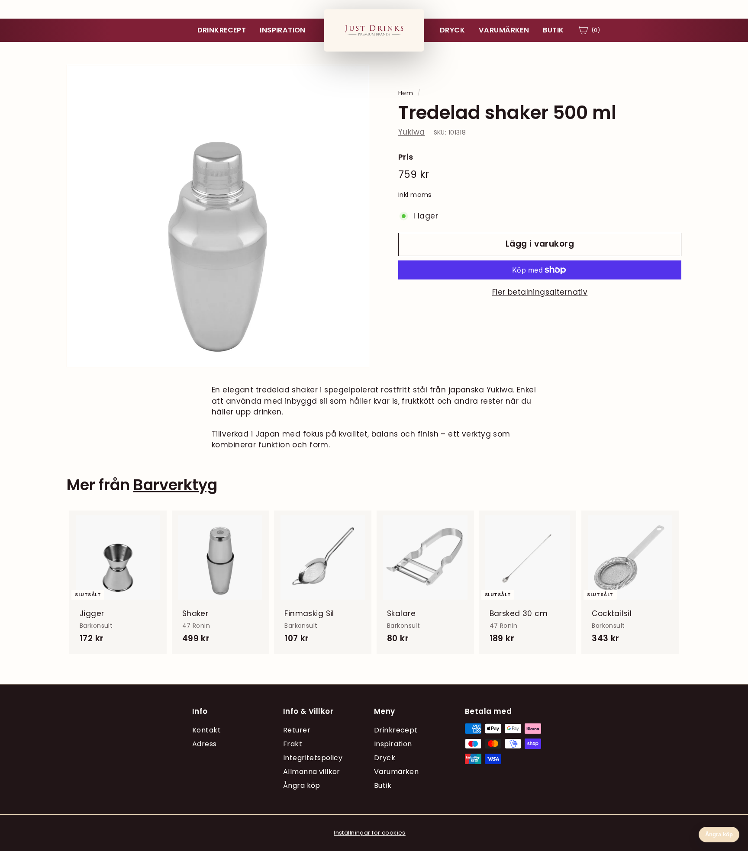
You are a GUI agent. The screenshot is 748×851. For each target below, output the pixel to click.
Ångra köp (301, 785)
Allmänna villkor (311, 772)
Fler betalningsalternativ (540, 292)
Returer (296, 730)
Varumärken (504, 30)
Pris (405, 156)
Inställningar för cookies (370, 833)
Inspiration (283, 30)
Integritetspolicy (312, 758)
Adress (204, 744)
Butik (553, 30)
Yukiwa (411, 132)
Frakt (292, 744)
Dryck (452, 30)
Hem (405, 93)
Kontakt (206, 730)
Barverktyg (175, 484)
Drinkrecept (221, 30)
